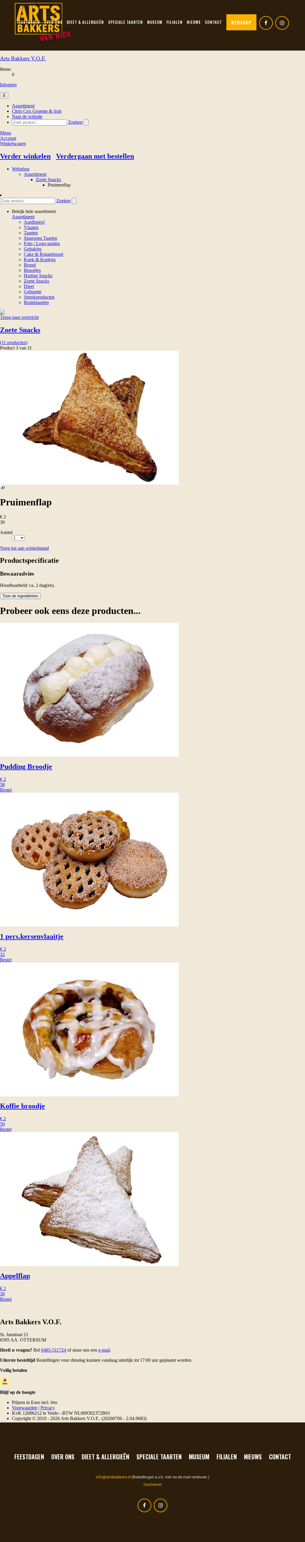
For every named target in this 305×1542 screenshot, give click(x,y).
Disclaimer (153, 1484)
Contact (280, 1456)
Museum (199, 1456)
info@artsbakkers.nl (113, 1477)
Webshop (241, 22)
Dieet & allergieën (105, 1456)
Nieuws (253, 1456)
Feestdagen (29, 1456)
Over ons (62, 1456)
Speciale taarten (159, 1456)
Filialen (227, 1456)
